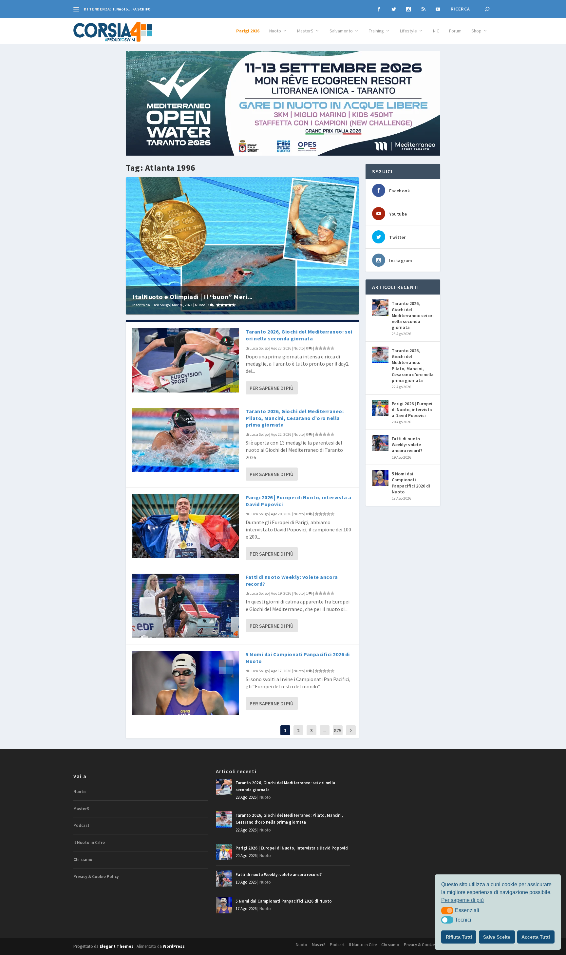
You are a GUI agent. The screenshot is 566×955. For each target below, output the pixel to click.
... (324, 730)
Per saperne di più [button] (462, 900)
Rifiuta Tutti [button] (459, 937)
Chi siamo (82, 859)
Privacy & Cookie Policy (96, 876)
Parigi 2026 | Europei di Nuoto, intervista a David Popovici (412, 409)
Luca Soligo (160, 304)
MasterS (305, 31)
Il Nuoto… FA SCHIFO (132, 9)
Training (376, 31)
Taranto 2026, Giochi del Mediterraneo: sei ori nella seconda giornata (299, 335)
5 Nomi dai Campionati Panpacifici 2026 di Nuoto (411, 483)
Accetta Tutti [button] (535, 937)
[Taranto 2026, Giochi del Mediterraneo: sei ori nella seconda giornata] (185, 360)
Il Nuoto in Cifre (89, 842)
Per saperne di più (271, 388)
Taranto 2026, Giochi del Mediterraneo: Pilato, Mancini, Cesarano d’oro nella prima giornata (295, 418)
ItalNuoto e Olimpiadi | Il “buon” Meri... (192, 297)
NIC (436, 31)
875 (338, 730)
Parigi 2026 (247, 31)
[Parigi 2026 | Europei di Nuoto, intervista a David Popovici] (185, 526)
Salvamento (341, 31)
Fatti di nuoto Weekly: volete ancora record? (407, 444)
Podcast (81, 825)
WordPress (174, 946)
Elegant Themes (117, 946)
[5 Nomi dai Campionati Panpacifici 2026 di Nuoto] (185, 683)
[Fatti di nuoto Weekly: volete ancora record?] (185, 606)
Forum (455, 31)
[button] (447, 910)
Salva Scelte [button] (496, 937)
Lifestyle (408, 31)
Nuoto (275, 31)
